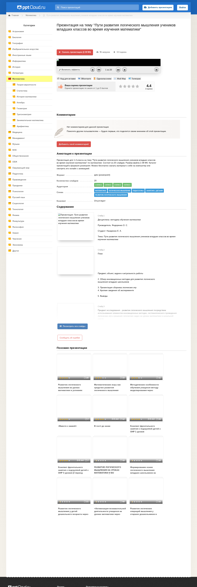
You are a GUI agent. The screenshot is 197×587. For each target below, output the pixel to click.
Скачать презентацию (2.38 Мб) (76, 52)
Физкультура (18, 221)
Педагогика (17, 174)
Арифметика (23, 126)
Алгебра (21, 102)
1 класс (98, 185)
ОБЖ (14, 162)
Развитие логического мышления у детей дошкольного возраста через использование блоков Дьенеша (73, 514)
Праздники (17, 185)
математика (100, 190)
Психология (18, 191)
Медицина (17, 132)
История (16, 67)
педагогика (138, 190)
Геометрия (22, 108)
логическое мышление (119, 190)
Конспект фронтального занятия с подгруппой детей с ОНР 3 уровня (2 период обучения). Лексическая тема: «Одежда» (73, 473)
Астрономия (18, 31)
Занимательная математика (30, 120)
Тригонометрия (24, 114)
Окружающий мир (20, 168)
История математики (26, 96)
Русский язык (18, 197)
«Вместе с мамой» (67, 426)
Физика (15, 215)
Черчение (17, 239)
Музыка (15, 144)
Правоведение (19, 179)
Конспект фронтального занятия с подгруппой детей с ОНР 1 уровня (145, 429)
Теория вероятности (26, 85)
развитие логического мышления (111, 195)
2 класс (108, 185)
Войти (182, 7)
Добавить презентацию (160, 7)
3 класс (117, 185)
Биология (16, 37)
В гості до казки (102, 426)
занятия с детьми (154, 190)
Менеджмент (18, 138)
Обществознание (20, 156)
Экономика (17, 245)
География (17, 43)
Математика (18, 79)
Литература (17, 73)
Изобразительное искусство (25, 49)
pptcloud (31, 7)
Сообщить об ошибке (70, 338)
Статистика (22, 91)
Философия (18, 227)
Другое (15, 251)
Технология (17, 209)
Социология (18, 203)
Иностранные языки (21, 55)
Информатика (19, 61)
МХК (14, 150)
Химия (15, 233)
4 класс (127, 185)
